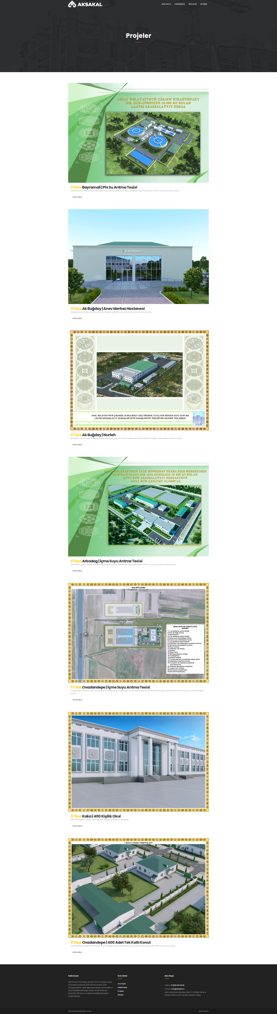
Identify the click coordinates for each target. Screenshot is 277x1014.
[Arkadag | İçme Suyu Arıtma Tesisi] (138, 506)
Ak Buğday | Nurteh (99, 434)
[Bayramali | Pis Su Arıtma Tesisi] (138, 133)
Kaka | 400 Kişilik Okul (101, 816)
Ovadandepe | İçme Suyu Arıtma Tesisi (116, 687)
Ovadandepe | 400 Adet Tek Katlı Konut (116, 942)
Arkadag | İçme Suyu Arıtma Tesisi (112, 561)
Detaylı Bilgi (77, 197)
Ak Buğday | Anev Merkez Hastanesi (113, 308)
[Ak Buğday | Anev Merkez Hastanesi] (138, 256)
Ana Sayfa (122, 984)
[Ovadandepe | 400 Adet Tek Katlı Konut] (138, 888)
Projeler (121, 991)
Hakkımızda (122, 987)
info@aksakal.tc (178, 989)
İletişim (121, 995)
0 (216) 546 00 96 (177, 985)
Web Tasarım (204, 1011)
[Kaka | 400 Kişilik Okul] (138, 762)
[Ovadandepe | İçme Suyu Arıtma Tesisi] (138, 633)
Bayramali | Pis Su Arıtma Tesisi (109, 187)
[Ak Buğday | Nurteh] (138, 380)
